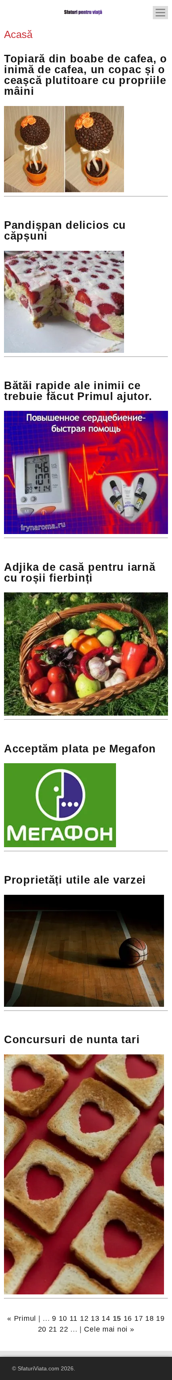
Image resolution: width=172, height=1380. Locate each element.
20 (42, 1329)
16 (128, 1318)
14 (106, 1318)
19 (160, 1318)
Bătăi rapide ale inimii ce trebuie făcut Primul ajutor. (78, 391)
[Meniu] (160, 12)
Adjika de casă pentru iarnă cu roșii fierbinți (79, 572)
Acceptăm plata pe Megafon (80, 749)
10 (63, 1318)
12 (84, 1318)
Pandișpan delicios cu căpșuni (65, 230)
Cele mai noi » (109, 1329)
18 (149, 1318)
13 (95, 1318)
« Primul (21, 1318)
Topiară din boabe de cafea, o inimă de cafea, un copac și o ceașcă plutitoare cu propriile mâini (85, 75)
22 (64, 1329)
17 (138, 1318)
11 (74, 1318)
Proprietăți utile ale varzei (75, 880)
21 (53, 1329)
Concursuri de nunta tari (72, 1040)
